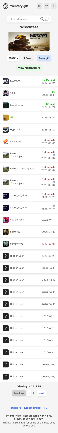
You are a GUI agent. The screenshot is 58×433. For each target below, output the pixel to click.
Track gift (44, 58)
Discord (16, 407)
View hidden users (29, 67)
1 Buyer (28, 58)
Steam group (32, 407)
